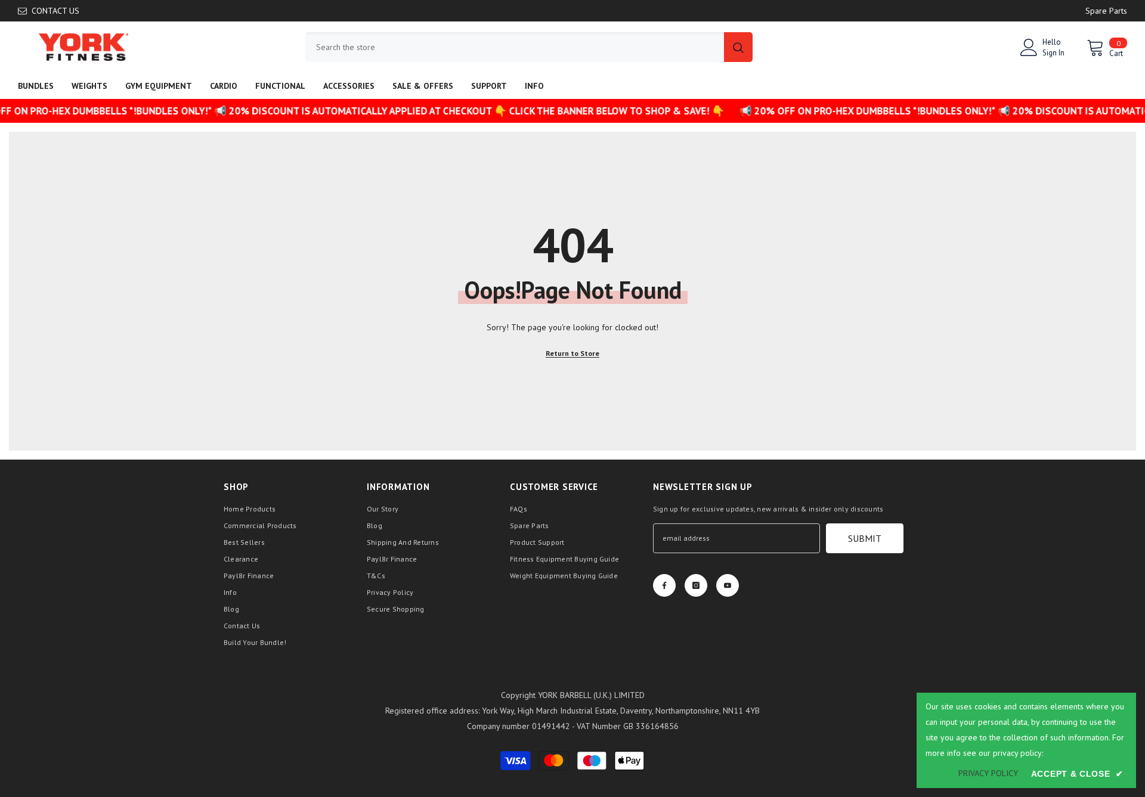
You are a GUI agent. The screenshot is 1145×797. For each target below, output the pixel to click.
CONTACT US (55, 10)
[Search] (529, 47)
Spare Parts (1106, 10)
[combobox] (514, 47)
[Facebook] (664, 585)
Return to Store (572, 353)
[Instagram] (696, 585)
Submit (864, 538)
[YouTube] (727, 585)
